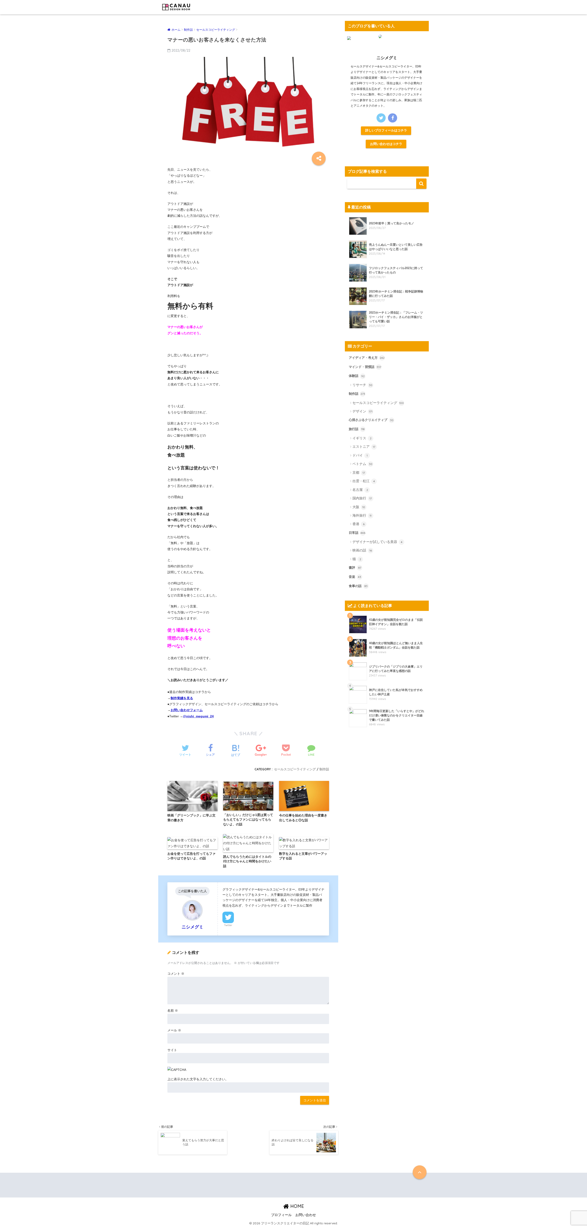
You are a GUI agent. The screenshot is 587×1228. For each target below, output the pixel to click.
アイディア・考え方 (367, 357)
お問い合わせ (305, 1215)
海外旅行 (361, 515)
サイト (172, 1050)
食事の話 (358, 586)
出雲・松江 (363, 481)
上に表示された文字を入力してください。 (197, 1079)
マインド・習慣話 (365, 367)
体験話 (357, 376)
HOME (296, 1206)
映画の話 (362, 550)
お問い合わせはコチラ (386, 144)
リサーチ (362, 385)
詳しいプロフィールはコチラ (386, 130)
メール (174, 1030)
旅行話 (357, 429)
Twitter (228, 925)
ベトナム (362, 464)
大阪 (358, 507)
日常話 (357, 533)
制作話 (324, 769)
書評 (355, 567)
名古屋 (360, 490)
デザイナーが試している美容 (377, 542)
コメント (175, 973)
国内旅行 (362, 498)
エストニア (363, 446)
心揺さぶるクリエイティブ (371, 420)
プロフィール (281, 1215)
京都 (358, 472)
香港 (358, 524)
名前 (172, 1010)
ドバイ (360, 455)
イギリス (361, 438)
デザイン (362, 411)
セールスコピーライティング (295, 769)
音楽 (355, 577)
